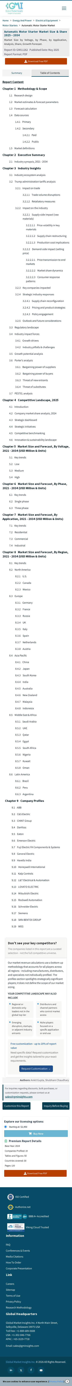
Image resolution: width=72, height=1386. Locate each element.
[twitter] (21, 1370)
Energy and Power (22, 20)
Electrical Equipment (47, 20)
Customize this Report (16, 1106)
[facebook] (31, 1370)
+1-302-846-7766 (21, 1335)
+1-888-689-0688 (26, 1331)
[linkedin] (11, 1370)
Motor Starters (10, 25)
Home (6, 20)
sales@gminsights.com (18, 1097)
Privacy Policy (56, 1381)
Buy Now (38, 1133)
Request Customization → (36, 1068)
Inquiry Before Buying (56, 1106)
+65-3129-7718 (21, 1339)
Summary (16, 73)
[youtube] (41, 1370)
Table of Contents (50, 73)
